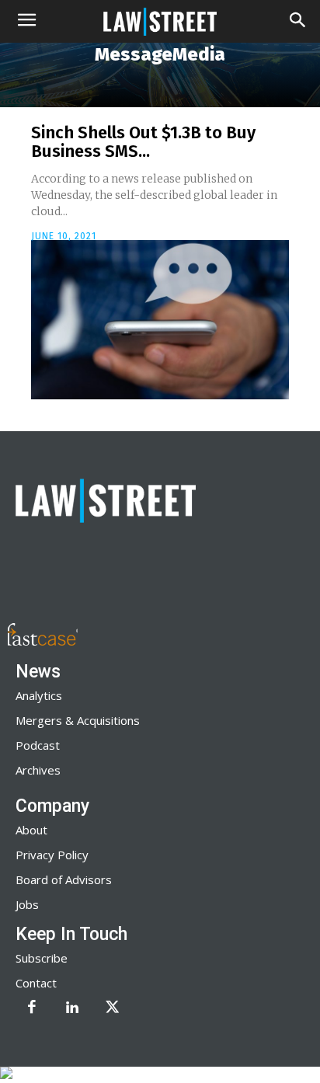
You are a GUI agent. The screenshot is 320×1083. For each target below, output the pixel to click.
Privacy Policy (52, 854)
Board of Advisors (64, 879)
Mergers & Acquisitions (78, 720)
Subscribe (42, 958)
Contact (36, 983)
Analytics (39, 695)
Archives (38, 770)
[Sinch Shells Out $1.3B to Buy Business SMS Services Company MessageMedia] (160, 320)
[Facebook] (32, 1008)
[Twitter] (112, 1008)
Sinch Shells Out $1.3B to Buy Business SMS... (143, 142)
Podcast (38, 745)
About (31, 829)
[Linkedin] (72, 1008)
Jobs (27, 904)
